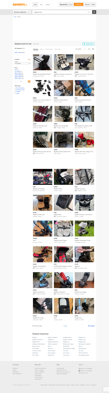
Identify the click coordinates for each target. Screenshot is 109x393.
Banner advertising (61, 385)
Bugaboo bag (57, 214)
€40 (55, 72)
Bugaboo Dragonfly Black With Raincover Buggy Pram (47, 74)
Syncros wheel (51, 350)
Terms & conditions (39, 372)
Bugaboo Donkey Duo (39, 214)
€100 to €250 (18, 74)
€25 (76, 187)
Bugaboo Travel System (39, 266)
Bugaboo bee (82, 337)
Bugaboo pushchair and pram (83, 100)
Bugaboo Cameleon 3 (39, 292)
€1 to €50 (17, 71)
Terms (77, 385)
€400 (34, 316)
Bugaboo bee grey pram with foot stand (43, 151)
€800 (55, 124)
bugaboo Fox (78, 318)
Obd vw (80, 346)
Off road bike (35, 348)
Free (16, 69)
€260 (55, 98)
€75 (55, 264)
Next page (91, 326)
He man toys (66, 353)
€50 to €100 (18, 73)
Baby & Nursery (19, 52)
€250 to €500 (18, 76)
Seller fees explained (62, 373)
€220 (34, 124)
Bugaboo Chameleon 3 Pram (82, 240)
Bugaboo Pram (58, 188)
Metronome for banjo (68, 344)
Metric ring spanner (52, 344)
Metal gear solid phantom (38, 344)
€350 (76, 149)
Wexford (42, 190)
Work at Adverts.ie (17, 373)
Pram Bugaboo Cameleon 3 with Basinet (86, 125)
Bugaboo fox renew (38, 318)
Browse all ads (52, 385)
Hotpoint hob (51, 355)
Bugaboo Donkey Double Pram (62, 151)
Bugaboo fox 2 (82, 339)
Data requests (38, 379)
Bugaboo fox (51, 339)
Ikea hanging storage (84, 355)
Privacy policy (38, 373)
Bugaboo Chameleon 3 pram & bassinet (64, 74)
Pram (34, 240)
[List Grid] (90, 49)
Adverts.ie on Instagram (86, 368)
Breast (49, 346)
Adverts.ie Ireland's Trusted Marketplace (22, 5)
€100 (34, 264)
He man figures (51, 353)
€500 (55, 290)
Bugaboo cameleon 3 (37, 339)
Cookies (73, 385)
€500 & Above (18, 78)
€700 (55, 316)
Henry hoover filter (83, 353)
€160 (76, 238)
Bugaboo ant (66, 341)
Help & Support (44, 385)
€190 (34, 290)
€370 (76, 316)
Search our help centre (40, 368)
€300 (34, 72)
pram (55, 318)
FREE (35, 238)
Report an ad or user (62, 370)
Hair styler (65, 350)
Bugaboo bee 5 (36, 341)
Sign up (87, 4)
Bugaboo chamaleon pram (40, 125)
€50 (34, 187)
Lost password (60, 368)
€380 (55, 149)
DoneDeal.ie (16, 372)
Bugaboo (77, 266)
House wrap (66, 355)
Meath (80, 102)
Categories (82, 385)
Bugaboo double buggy (60, 240)
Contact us (93, 385)
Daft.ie (14, 370)
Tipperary (40, 102)
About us (88, 385)
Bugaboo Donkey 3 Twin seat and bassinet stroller (88, 214)
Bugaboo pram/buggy (39, 188)
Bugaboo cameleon (52, 337)
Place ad (79, 4)
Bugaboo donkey (67, 337)
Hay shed (81, 350)
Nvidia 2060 (66, 346)
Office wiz (50, 348)
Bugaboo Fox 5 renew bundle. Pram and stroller (46, 100)
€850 (34, 98)
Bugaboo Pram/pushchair (61, 100)
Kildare (60, 102)
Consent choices (39, 377)
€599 (76, 212)
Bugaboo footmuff (67, 339)
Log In (93, 4)
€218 (34, 149)
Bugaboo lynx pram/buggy (61, 125)
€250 (34, 212)
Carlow (84, 153)
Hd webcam (35, 353)
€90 (76, 290)
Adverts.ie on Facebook (86, 370)
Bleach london (35, 346)
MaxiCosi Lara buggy (80, 292)
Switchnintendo (82, 348)
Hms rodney (35, 355)
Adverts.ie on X (84, 373)
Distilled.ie (15, 368)
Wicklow (82, 294)
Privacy (68, 385)
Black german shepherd (84, 344)
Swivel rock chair (36, 350)
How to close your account (63, 372)
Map (29, 59)
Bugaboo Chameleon (59, 292)
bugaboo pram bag (80, 188)
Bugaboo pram (82, 341)
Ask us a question (39, 370)
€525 (76, 72)
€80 (76, 98)
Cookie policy (38, 375)
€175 (76, 264)
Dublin (42, 76)
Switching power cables (69, 348)
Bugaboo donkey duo (53, 341)
